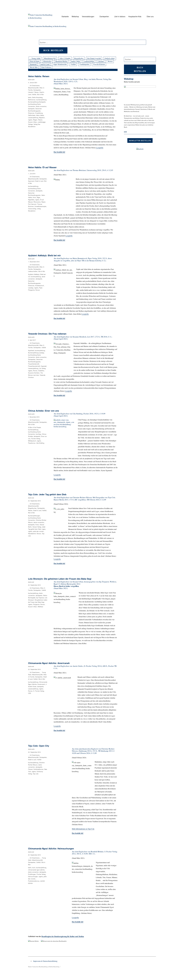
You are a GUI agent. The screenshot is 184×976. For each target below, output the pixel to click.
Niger (38, 197)
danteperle (31, 109)
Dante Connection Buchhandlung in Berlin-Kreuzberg (43, 967)
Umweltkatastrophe (40, 206)
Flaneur (30, 769)
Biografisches (78, 58)
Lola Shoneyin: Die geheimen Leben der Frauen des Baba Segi (59, 578)
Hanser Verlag (36, 527)
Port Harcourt (32, 204)
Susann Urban (32, 122)
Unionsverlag (32, 209)
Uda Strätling (40, 443)
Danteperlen (104, 16)
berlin (29, 97)
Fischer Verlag (35, 439)
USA (29, 693)
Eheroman (31, 113)
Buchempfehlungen (34, 516)
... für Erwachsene (33, 85)
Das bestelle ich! (59, 152)
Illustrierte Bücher (61, 61)
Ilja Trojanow (40, 598)
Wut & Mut (33, 67)
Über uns (150, 16)
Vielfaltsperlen (84, 64)
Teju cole (35, 774)
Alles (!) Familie (65, 58)
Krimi (34, 197)
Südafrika (41, 371)
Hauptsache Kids (134, 16)
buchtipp (38, 434)
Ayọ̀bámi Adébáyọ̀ (33, 274)
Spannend (33, 64)
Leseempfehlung (33, 118)
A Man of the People (34, 427)
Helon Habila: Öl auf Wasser (42, 167)
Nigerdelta (31, 200)
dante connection (41, 106)
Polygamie (31, 290)
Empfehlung (39, 113)
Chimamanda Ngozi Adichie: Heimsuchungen (51, 848)
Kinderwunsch (39, 285)
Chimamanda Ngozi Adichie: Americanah (49, 663)
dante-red (31, 498)
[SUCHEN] (154, 59)
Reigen (35, 120)
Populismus (31, 443)
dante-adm (31, 79)
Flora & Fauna (35, 61)
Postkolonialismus (33, 881)
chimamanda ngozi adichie (36, 870)
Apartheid (31, 350)
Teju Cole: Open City (38, 745)
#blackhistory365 (50, 58)
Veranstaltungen (88, 16)
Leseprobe (99, 147)
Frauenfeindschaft (33, 364)
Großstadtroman (38, 769)
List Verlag (42, 368)
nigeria (30, 120)
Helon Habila (40, 115)
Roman (37, 290)
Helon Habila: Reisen (38, 76)
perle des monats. (38, 531)
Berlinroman (31, 100)
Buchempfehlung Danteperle (36, 102)
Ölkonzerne (36, 202)
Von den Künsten (99, 64)
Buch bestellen (53, 50)
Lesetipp (30, 288)
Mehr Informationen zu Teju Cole (83, 829)
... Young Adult (35, 58)
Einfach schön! (110, 58)
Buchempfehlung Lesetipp (36, 353)
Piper (40, 288)
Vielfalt (73, 64)
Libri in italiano (119, 16)
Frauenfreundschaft (34, 366)
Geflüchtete (31, 115)
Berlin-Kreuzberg (37, 97)
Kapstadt (43, 366)
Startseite (65, 16)
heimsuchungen (33, 876)
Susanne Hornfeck (34, 373)
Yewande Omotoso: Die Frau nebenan (47, 333)
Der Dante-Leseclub (94, 58)
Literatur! (101, 61)
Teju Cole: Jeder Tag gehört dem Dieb (47, 494)
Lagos (43, 529)
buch (33, 868)
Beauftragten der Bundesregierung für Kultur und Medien (63, 936)
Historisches (47, 61)
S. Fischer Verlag (38, 691)
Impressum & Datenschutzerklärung (45, 961)
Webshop (75, 16)
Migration (42, 118)
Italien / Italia (75, 61)
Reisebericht (32, 534)
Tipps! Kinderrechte (60, 64)
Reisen (110, 61)
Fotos (37, 525)
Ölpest (43, 202)
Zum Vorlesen (46, 67)
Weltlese (40, 607)
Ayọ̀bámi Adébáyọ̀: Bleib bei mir (44, 255)
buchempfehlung (41, 100)
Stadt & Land (44, 64)
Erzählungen (32, 874)
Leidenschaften (89, 61)
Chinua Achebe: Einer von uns (43, 410)
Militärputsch (32, 441)
